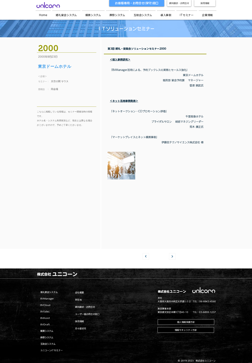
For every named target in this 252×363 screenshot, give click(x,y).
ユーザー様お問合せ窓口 (87, 314)
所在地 (78, 300)
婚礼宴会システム (49, 292)
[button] (166, 15)
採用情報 (79, 321)
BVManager (47, 298)
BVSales (44, 311)
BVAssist (45, 318)
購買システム (46, 331)
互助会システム (48, 344)
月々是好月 (80, 328)
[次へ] (172, 256)
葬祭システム (46, 337)
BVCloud (45, 305)
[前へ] (146, 256)
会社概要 (79, 292)
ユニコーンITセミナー (51, 350)
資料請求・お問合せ (85, 307)
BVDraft (45, 324)
